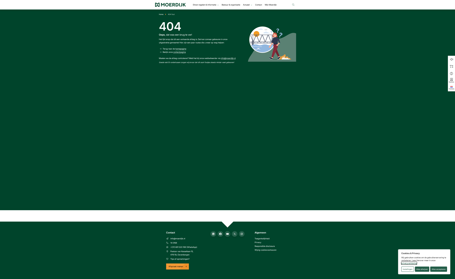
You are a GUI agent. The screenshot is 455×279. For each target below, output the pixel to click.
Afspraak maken (176, 266)
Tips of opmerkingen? (179, 259)
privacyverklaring (409, 263)
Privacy (258, 242)
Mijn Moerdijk (271, 4)
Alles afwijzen (422, 269)
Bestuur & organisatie (231, 4)
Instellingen (408, 269)
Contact (258, 4)
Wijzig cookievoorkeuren (265, 250)
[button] (451, 59)
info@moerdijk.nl (228, 58)
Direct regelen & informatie (204, 4)
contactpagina (179, 52)
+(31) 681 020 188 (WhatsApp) (183, 247)
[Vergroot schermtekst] (451, 66)
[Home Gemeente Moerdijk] (170, 4)
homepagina (180, 48)
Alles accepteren (439, 269)
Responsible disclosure (265, 246)
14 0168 (173, 242)
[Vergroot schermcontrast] (451, 73)
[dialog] (424, 261)
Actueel (246, 4)
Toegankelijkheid (262, 238)
